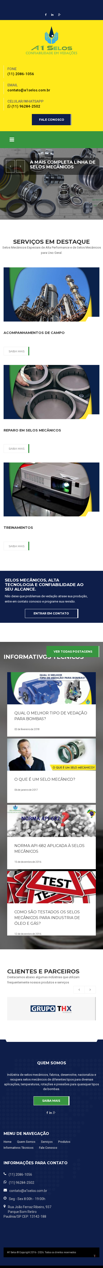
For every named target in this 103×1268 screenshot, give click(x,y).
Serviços (47, 1141)
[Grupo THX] (51, 1008)
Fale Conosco (51, 119)
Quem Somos (26, 1141)
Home (7, 1141)
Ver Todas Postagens (73, 651)
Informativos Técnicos (19, 1147)
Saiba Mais (16, 351)
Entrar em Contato (51, 613)
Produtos (64, 1141)
